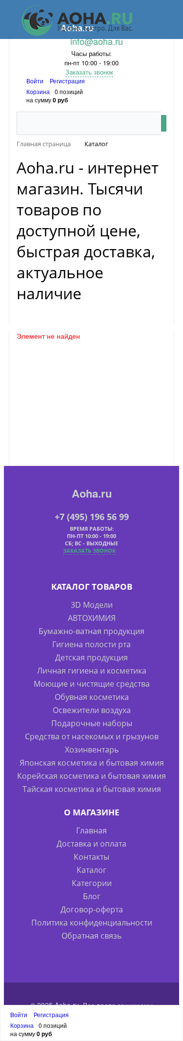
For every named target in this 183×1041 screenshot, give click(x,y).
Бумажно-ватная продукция (91, 631)
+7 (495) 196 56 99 (92, 516)
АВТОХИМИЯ (92, 618)
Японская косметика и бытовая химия (92, 762)
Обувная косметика (92, 697)
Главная (91, 830)
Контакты (91, 856)
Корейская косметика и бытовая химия (91, 776)
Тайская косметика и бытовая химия (91, 789)
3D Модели (92, 604)
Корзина (38, 91)
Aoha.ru (92, 493)
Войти (35, 81)
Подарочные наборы (91, 723)
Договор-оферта (92, 909)
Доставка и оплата (91, 843)
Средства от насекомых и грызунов (92, 736)
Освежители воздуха (92, 710)
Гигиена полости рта (91, 644)
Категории (92, 883)
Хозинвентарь (92, 749)
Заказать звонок (89, 72)
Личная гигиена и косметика (91, 670)
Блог (92, 896)
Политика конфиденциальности (91, 922)
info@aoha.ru (96, 41)
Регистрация (67, 81)
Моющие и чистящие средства (92, 683)
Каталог (91, 870)
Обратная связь (91, 935)
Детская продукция (91, 657)
